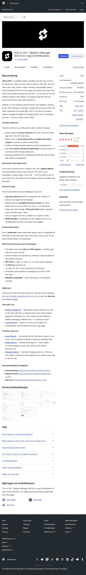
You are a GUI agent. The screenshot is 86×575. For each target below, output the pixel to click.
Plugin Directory (7, 9)
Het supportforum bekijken (69, 190)
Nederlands (11, 559)
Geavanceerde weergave (69, 125)
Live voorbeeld (77, 56)
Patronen (26, 532)
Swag (68, 532)
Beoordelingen (20, 67)
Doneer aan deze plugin (68, 210)
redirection (79, 119)
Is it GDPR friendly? (9, 461)
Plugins (25, 528)
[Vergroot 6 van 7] (52, 394)
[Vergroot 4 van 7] (34, 394)
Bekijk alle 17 (79, 106)
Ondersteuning (78, 67)
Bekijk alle (80, 165)
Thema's (26, 524)
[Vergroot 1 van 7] (16, 394)
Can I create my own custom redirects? (17, 434)
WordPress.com (9, 539)
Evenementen (70, 524)
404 (75, 111)
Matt (5, 542)
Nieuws (5, 524)
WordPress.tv (50, 532)
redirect (80, 111)
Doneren (69, 528)
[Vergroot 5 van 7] (34, 404)
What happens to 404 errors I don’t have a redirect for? (24, 441)
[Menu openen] (82, 3)
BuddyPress (8, 550)
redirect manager (77, 115)
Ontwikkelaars (49, 528)
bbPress (6, 546)
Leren (46, 520)
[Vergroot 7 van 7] (52, 403)
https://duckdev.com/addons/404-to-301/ (20, 296)
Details (7, 67)
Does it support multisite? (12, 468)
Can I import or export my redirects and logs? (19, 454)
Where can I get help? (10, 474)
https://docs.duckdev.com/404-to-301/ (34, 370)
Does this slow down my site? (13, 448)
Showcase (27, 520)
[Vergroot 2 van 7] (16, 405)
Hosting (5, 528)
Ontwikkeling (48, 67)
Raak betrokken (71, 520)
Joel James (37, 500)
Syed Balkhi (23, 59)
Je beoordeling (65, 165)
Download (63, 56)
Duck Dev (10, 505)
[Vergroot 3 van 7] (16, 418)
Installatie (34, 67)
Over (4, 520)
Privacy (5, 532)
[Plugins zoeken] (24, 17)
